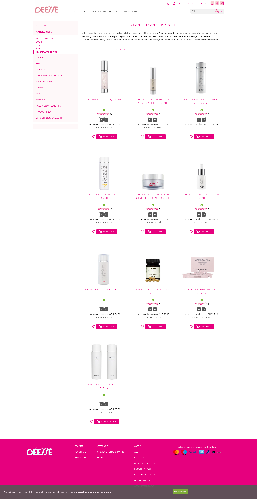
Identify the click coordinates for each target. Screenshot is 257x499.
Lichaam (40, 69)
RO (202, 3)
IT (198, 3)
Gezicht (40, 57)
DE (188, 3)
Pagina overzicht (143, 480)
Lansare (39, 42)
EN (192, 3)
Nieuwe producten (46, 25)
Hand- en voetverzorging (50, 75)
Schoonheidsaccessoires (49, 118)
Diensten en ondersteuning (110, 452)
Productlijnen (43, 112)
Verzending (102, 446)
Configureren (108, 421)
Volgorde (108, 136)
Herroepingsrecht (143, 469)
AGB (136, 452)
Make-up (40, 93)
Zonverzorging (44, 81)
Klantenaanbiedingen (47, 52)
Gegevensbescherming (145, 463)
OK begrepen (180, 491)
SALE (38, 48)
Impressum (139, 457)
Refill (39, 63)
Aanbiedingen (44, 31)
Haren (39, 87)
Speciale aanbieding (45, 38)
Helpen (100, 457)
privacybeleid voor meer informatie (93, 492)
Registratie (80, 452)
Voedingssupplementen (48, 105)
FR (195, 3)
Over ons (138, 446)
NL (206, 3)
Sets (38, 45)
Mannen (40, 99)
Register (79, 446)
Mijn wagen (81, 457)
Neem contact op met (145, 475)
